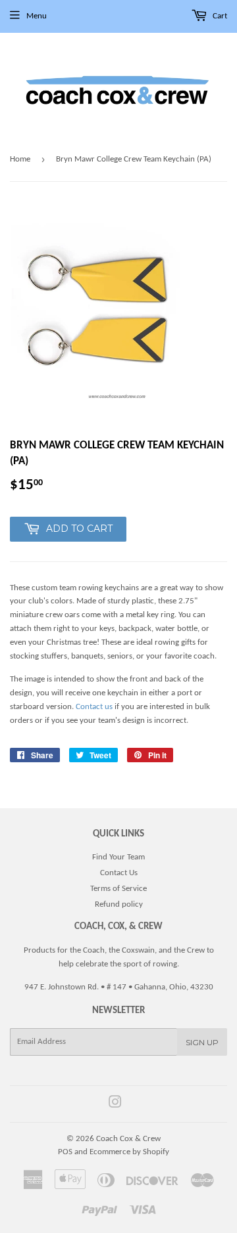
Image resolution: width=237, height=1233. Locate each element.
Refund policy (119, 904)
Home (20, 159)
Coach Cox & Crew (128, 1139)
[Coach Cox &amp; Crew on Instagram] (115, 1104)
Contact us (94, 707)
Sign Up (202, 1042)
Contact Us (119, 873)
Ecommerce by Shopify (129, 1152)
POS (65, 1152)
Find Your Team (118, 857)
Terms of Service (118, 888)
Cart (219, 16)
